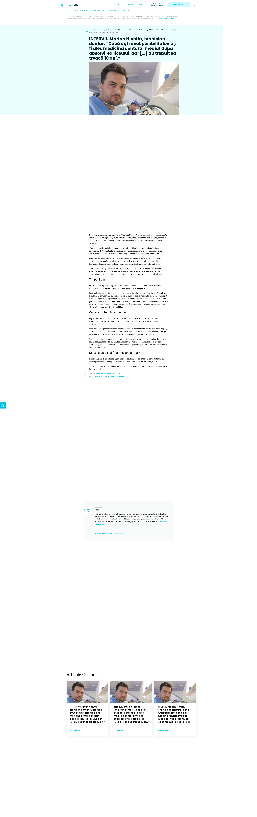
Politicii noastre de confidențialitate (164, 18)
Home (90, 30)
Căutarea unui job (79, 10)
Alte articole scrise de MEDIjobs (109, 533)
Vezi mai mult (76, 730)
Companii (129, 4)
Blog (140, 4)
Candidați (116, 4)
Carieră (65, 10)
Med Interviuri (109, 30)
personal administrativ (116, 376)
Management (112, 10)
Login (194, 5)
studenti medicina (100, 376)
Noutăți (125, 10)
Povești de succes (96, 10)
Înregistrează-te (179, 4)
